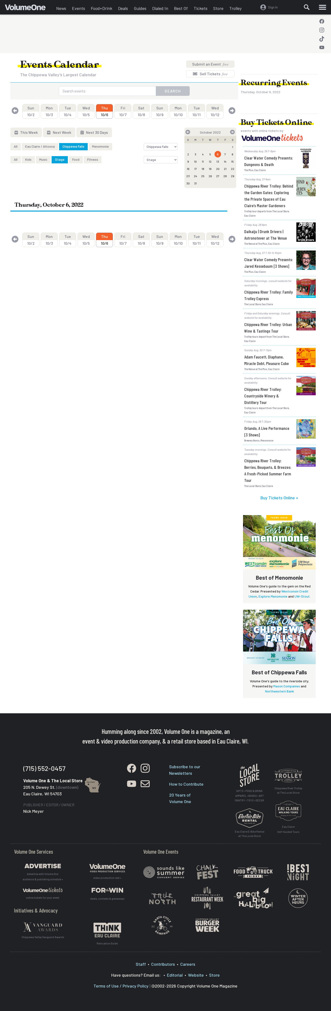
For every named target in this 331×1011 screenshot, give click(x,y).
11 (203, 161)
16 (188, 168)
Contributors (163, 964)
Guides (140, 8)
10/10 (178, 111)
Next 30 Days (96, 132)
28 (225, 176)
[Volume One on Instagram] (321, 30)
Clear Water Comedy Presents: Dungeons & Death (268, 161)
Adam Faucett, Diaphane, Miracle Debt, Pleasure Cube (266, 360)
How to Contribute (186, 784)
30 (188, 183)
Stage (59, 159)
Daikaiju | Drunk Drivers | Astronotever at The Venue (265, 235)
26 (210, 176)
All (15, 146)
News (61, 8)
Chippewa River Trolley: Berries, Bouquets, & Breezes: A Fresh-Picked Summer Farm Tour (267, 470)
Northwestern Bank (279, 691)
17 (195, 168)
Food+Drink (101, 8)
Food (75, 159)
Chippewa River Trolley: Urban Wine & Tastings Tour (268, 328)
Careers (187, 964)
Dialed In (160, 8)
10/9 (159, 111)
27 (217, 176)
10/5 (86, 111)
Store (218, 8)
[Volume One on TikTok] (321, 38)
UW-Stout (302, 596)
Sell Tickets (213, 73)
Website (196, 975)
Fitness (92, 159)
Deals (123, 8)
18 (203, 168)
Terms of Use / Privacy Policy (121, 985)
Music (43, 159)
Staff (141, 964)
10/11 (196, 111)
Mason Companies (286, 686)
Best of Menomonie (279, 577)
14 (225, 161)
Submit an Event (210, 64)
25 (203, 176)
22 (232, 168)
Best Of (181, 8)
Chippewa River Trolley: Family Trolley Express (268, 295)
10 (195, 161)
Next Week (61, 132)
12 (210, 161)
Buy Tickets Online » (279, 497)
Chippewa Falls (73, 146)
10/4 (67, 111)
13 (217, 161)
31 (195, 183)
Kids (28, 159)
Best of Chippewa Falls (279, 672)
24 (195, 176)
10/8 (141, 111)
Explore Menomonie (273, 596)
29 (232, 176)
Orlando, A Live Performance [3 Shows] (266, 431)
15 (232, 161)
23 (188, 176)
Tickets (200, 8)
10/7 (122, 111)
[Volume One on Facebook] (321, 21)
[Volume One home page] (29, 8)
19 (210, 168)
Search (173, 91)
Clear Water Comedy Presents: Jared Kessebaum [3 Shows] (268, 263)
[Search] (306, 7)
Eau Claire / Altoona (40, 146)
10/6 (104, 111)
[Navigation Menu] (322, 7)
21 (225, 168)
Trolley (235, 8)
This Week (28, 132)
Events (78, 8)
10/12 (215, 111)
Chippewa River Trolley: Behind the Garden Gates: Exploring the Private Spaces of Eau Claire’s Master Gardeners (268, 195)
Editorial (175, 975)
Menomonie (100, 146)
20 (218, 168)
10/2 (31, 111)
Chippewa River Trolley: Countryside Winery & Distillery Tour (263, 396)
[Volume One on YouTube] (321, 47)
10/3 (49, 111)
